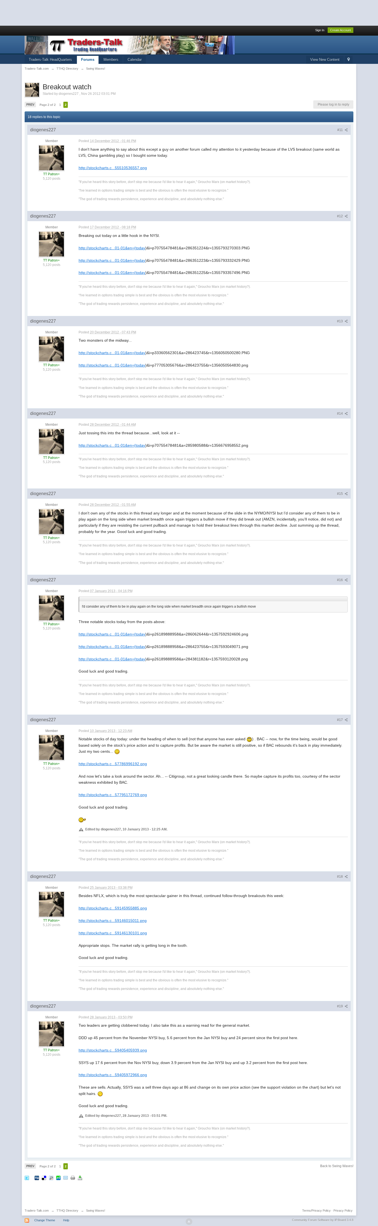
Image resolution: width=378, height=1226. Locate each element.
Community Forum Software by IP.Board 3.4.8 (322, 1220)
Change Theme (44, 1220)
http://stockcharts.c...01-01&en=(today (112, 248)
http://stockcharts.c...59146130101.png (113, 933)
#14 (340, 413)
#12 (340, 216)
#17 (340, 720)
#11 (340, 130)
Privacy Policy (343, 1210)
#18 (340, 877)
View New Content (325, 59)
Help (66, 1220)
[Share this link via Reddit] (51, 1177)
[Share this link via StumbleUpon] (58, 1177)
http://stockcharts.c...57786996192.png (113, 764)
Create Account (340, 30)
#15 (340, 494)
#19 (340, 1006)
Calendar (135, 59)
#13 (340, 321)
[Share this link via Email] (65, 1177)
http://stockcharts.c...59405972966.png (113, 1075)
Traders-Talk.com (37, 1210)
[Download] (80, 1177)
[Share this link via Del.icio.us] (44, 1177)
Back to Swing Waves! (336, 1166)
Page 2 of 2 (48, 104)
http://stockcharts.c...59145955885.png (113, 908)
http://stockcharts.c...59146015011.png (113, 920)
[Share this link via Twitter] (27, 1177)
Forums (87, 59)
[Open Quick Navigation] (349, 60)
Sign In (319, 30)
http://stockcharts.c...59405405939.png (113, 1050)
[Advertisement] (100, 12)
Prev (30, 104)
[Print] (73, 1177)
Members (110, 59)
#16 (340, 580)
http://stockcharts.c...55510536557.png (113, 168)
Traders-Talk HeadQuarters (50, 59)
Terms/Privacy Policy (316, 1210)
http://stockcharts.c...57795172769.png (113, 795)
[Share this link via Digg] (37, 1177)
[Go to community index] (130, 45)
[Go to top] (189, 1221)
